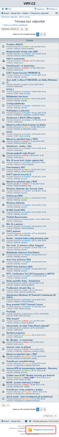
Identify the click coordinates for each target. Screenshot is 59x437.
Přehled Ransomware (16, 217)
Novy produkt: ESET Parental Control (24, 304)
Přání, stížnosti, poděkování (25, 292)
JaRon (26, 47)
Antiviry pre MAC (14, 196)
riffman (27, 356)
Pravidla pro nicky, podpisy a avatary (24, 389)
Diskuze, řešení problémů (24, 48)
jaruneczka (28, 314)
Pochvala (10, 311)
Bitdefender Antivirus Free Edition (23, 252)
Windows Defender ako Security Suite (24, 189)
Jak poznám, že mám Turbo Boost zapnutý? (27, 326)
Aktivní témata (24, 17)
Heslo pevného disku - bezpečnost (23, 281)
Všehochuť (18, 86)
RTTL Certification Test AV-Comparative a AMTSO (30, 274)
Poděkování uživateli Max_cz (20, 288)
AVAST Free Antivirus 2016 (19, 267)
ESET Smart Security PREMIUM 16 (23, 73)
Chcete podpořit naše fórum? (20, 153)
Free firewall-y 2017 (15, 167)
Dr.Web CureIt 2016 (15, 210)
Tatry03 (27, 54)
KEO (26, 283)
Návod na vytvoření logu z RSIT (21, 181)
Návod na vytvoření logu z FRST (22, 139)
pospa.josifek (29, 219)
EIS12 (9, 132)
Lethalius (27, 120)
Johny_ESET (29, 378)
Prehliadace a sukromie (17, 111)
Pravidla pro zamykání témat (20, 361)
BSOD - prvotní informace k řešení (23, 382)
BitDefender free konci (17, 96)
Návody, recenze (20, 77)
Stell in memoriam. (15, 59)
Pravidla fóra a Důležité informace (27, 365)
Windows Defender (15, 203)
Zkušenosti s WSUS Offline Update (23, 118)
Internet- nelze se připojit (18, 347)
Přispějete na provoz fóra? (43, 430)
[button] (44, 34)
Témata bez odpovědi (9, 17)
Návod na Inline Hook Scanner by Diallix (26, 125)
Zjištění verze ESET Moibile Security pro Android (30, 375)
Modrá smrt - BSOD (21, 387)
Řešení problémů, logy (22, 143)
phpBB (21, 428)
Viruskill (27, 148)
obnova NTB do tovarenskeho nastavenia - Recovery (31, 368)
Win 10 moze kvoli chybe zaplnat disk (24, 160)
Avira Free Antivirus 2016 (18, 259)
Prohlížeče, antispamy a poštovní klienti (29, 115)
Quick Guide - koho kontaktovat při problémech (29, 397)
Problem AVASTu (14, 44)
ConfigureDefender (15, 103)
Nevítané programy (15, 333)
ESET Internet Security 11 (18, 174)
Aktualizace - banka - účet (18, 146)
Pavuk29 (27, 392)
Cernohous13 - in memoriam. (20, 66)
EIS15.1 (10, 89)
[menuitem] (8, 9)
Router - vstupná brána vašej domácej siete (27, 238)
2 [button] (41, 34)
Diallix (26, 127)
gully (26, 290)
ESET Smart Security (22, 93)
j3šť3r (26, 328)
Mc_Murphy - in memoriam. (19, 340)
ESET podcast (13, 231)
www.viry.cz (18, 63)
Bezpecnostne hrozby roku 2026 (22, 51)
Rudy (26, 61)
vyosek (27, 335)
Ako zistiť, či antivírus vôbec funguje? (25, 245)
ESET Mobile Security (22, 309)
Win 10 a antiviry (14, 224)
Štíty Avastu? (12, 319)
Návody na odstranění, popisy (25, 129)
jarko (26, 84)
